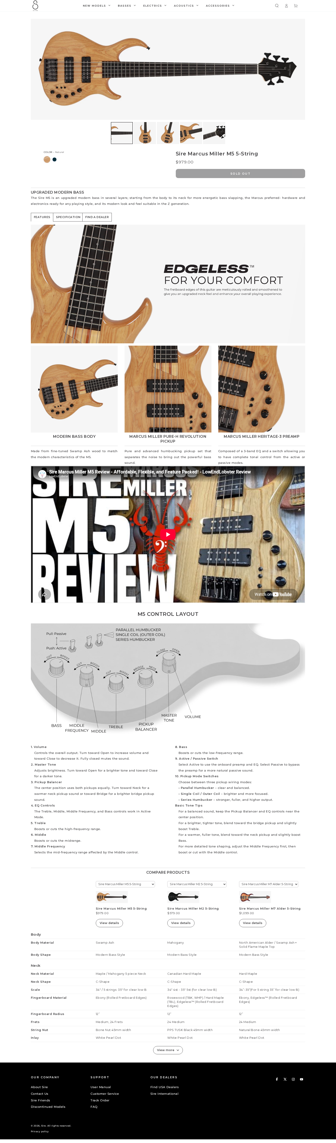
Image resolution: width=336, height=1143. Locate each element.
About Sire (39, 1087)
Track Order (100, 1100)
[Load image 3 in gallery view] (168, 133)
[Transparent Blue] (54, 159)
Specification (68, 217)
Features (42, 217)
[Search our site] (277, 6)
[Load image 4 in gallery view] (191, 133)
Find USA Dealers (164, 1087)
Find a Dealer (97, 217)
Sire (43, 1125)
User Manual (101, 1087)
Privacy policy (40, 1131)
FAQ (94, 1106)
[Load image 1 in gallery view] (122, 133)
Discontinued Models (48, 1106)
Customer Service (105, 1093)
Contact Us (39, 1093)
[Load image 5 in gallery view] (214, 133)
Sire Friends (40, 1100)
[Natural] (47, 159)
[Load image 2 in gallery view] (145, 133)
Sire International (164, 1093)
